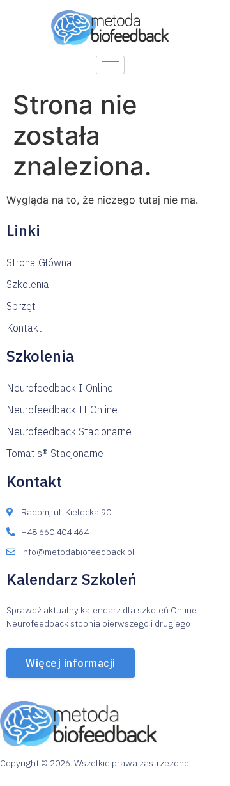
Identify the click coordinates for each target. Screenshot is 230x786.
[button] (39, 262)
